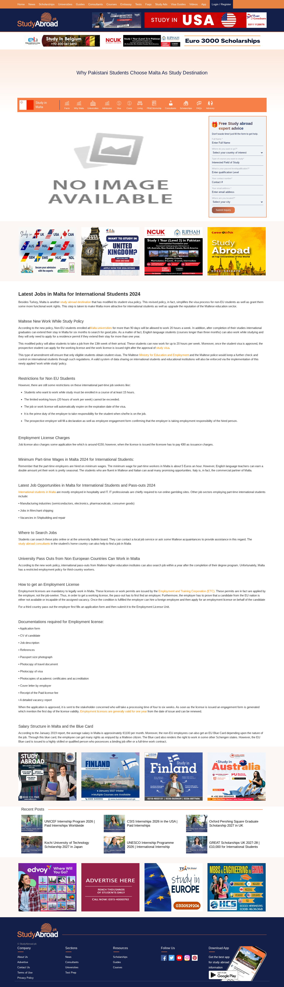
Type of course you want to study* (228, 159)
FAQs (199, 108)
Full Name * (217, 139)
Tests (138, 4)
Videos (193, 4)
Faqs (148, 4)
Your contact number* (222, 178)
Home (21, 4)
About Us (22, 956)
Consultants (95, 4)
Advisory (210, 108)
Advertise (22, 962)
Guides (80, 4)
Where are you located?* (223, 198)
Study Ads (161, 4)
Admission (107, 108)
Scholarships (46, 4)
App (203, 4)
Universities (65, 4)
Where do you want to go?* (224, 149)
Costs (129, 108)
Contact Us (23, 967)
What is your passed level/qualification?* (230, 169)
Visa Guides (178, 4)
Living (140, 108)
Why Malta (79, 108)
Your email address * (221, 188)
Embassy (126, 4)
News (31, 4)
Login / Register (221, 4)
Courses (111, 4)
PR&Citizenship (154, 108)
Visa (119, 108)
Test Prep (70, 972)
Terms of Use (24, 972)
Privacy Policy (25, 977)
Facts (67, 108)
